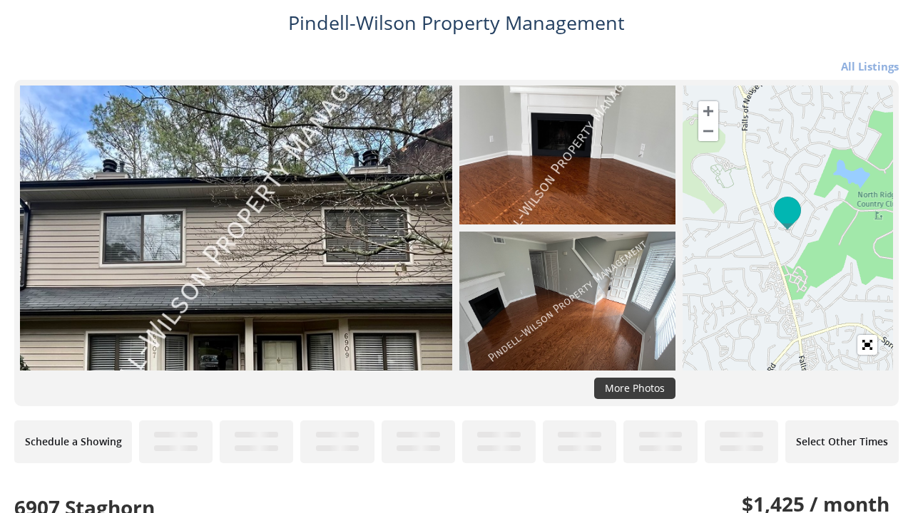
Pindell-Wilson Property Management (456, 23)
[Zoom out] (708, 131)
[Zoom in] (708, 111)
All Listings (870, 66)
